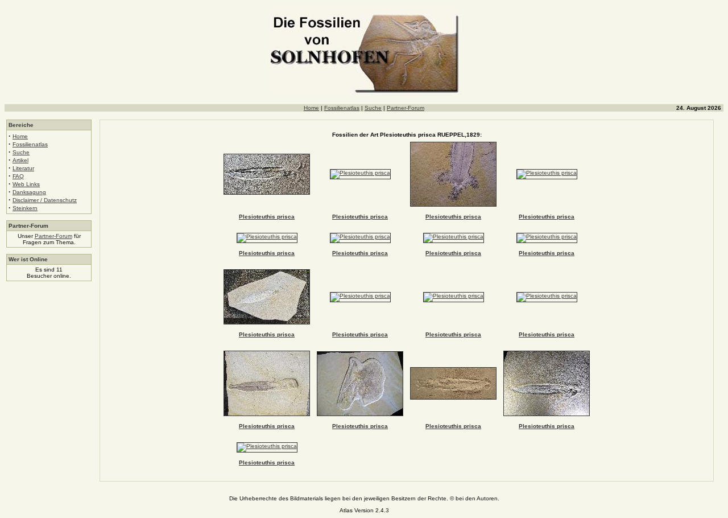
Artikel (20, 160)
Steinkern (25, 208)
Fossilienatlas (341, 108)
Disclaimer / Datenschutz (45, 200)
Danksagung (29, 192)
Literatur (23, 168)
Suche (373, 108)
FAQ (18, 176)
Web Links (26, 184)
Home (311, 108)
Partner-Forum (405, 108)
